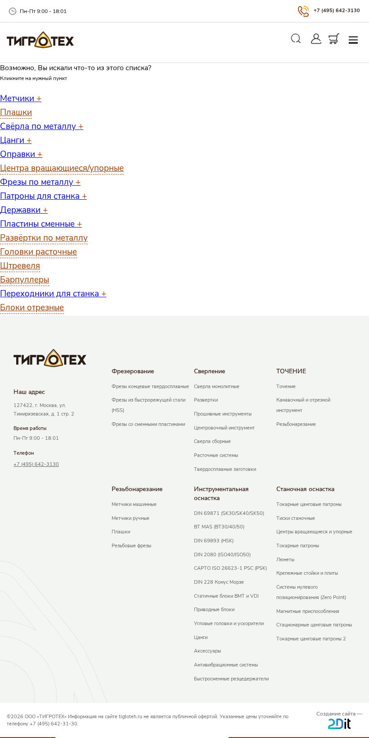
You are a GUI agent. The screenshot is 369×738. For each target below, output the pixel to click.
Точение (286, 386)
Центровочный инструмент (224, 428)
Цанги (16, 140)
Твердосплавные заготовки (225, 469)
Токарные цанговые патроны (309, 504)
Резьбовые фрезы (131, 545)
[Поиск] (296, 39)
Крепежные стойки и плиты (307, 573)
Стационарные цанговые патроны (314, 625)
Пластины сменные (41, 224)
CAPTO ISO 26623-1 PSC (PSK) (230, 568)
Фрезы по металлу (40, 182)
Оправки (21, 154)
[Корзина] (334, 38)
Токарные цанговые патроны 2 (311, 638)
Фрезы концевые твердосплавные (150, 386)
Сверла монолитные (216, 386)
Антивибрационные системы (226, 665)
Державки (24, 210)
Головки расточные (38, 252)
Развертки (206, 400)
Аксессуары (207, 651)
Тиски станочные (295, 518)
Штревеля (20, 266)
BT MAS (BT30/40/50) (219, 526)
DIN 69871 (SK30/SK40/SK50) (229, 513)
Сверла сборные (212, 441)
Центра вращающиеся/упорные (62, 168)
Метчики (20, 98)
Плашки (16, 112)
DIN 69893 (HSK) (214, 540)
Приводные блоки (214, 609)
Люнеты (285, 559)
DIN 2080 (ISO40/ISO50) (222, 554)
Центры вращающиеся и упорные (314, 531)
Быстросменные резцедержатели (231, 678)
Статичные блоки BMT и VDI (226, 596)
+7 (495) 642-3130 (337, 10)
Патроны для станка (43, 196)
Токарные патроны (297, 545)
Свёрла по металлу (41, 126)
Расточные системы (216, 455)
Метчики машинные (134, 504)
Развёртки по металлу (44, 238)
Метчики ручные (130, 518)
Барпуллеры (24, 280)
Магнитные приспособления (307, 611)
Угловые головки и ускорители (229, 623)
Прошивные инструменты (223, 414)
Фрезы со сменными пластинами (148, 424)
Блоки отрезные (32, 307)
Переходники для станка (53, 294)
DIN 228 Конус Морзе (219, 582)
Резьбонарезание (296, 424)
